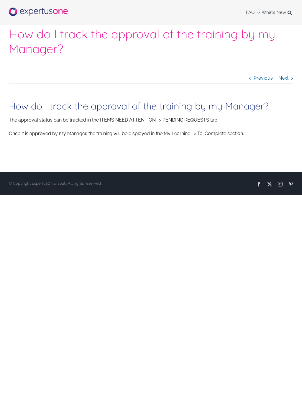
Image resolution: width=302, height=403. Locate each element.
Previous (263, 78)
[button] (290, 12)
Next (283, 78)
